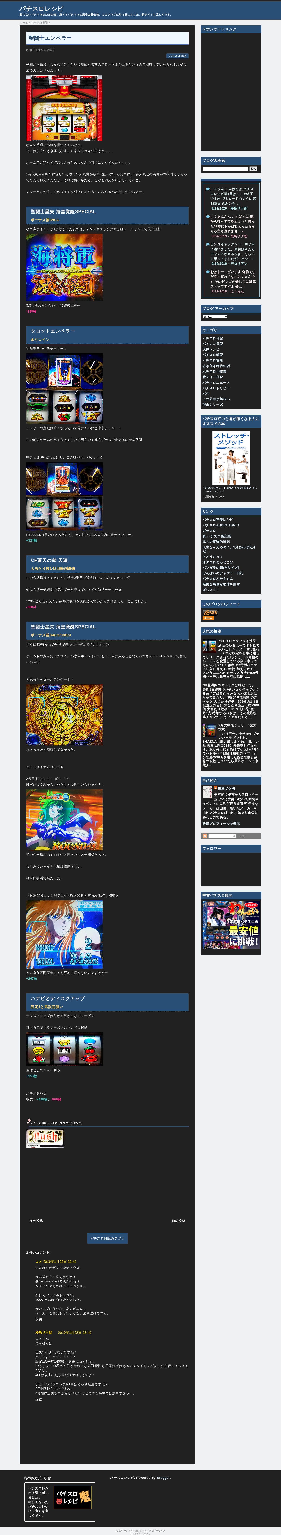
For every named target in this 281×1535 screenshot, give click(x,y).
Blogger (163, 1478)
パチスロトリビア (216, 388)
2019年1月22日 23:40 (74, 1332)
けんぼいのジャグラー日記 (223, 573)
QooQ (147, 1533)
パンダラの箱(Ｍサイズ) (221, 567)
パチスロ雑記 (213, 355)
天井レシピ (211, 349)
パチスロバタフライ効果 (237, 641)
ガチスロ (209, 531)
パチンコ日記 (213, 344)
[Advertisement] (107, 1183)
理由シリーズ (213, 404)
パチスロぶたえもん (218, 579)
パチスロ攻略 (213, 360)
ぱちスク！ (211, 590)
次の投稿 (36, 1221)
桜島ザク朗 (43, 1332)
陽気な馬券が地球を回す (221, 584)
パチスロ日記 (177, 55)
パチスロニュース (216, 382)
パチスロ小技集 (215, 371)
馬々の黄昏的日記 (216, 541)
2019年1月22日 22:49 (60, 1262)
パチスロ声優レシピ (218, 519)
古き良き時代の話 (216, 366)
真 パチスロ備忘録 (217, 536)
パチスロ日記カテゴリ (107, 1238)
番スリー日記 (213, 377)
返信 (38, 1319)
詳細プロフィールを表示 (221, 823)
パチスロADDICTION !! (221, 525)
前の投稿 (178, 1221)
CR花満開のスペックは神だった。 (229, 685)
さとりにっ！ (213, 557)
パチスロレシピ (42, 8)
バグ (206, 393)
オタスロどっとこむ (218, 562)
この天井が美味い (216, 399)
